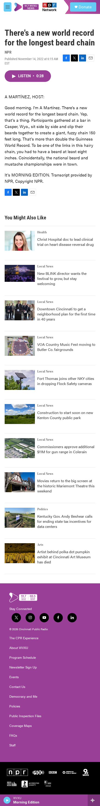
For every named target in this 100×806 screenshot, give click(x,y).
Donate (85, 7)
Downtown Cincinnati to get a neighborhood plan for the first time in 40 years (66, 314)
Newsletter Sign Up (23, 667)
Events (14, 677)
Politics (42, 509)
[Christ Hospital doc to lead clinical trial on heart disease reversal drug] (20, 241)
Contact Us (17, 687)
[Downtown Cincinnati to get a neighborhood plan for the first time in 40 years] (20, 310)
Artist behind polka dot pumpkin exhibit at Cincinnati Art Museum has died (64, 557)
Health (42, 232)
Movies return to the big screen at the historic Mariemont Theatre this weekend (66, 486)
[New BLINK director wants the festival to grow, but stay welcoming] (20, 273)
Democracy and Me (23, 696)
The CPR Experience (23, 638)
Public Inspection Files (25, 716)
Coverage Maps (20, 726)
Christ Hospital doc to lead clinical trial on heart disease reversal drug (65, 242)
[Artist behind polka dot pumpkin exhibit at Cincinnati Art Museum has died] (20, 553)
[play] (7, 800)
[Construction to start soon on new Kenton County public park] (20, 414)
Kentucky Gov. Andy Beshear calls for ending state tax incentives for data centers (65, 521)
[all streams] (94, 800)
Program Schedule (22, 657)
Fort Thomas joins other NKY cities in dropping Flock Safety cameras (65, 381)
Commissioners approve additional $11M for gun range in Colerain (65, 449)
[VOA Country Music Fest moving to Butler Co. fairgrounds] (20, 346)
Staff (12, 745)
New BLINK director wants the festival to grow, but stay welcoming (62, 278)
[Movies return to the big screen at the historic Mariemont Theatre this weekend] (20, 482)
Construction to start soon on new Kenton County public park (65, 415)
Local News (45, 266)
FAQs (13, 735)
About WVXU (18, 648)
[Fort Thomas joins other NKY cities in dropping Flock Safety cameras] (20, 380)
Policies (14, 706)
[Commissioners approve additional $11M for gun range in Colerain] (20, 448)
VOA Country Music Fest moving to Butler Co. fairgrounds (66, 347)
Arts (40, 545)
